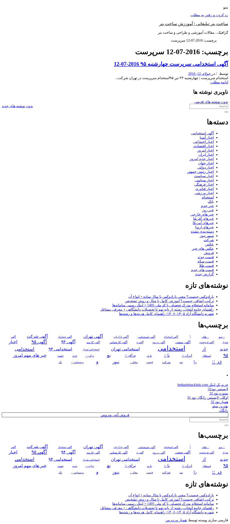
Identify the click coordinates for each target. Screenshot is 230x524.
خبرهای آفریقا (203, 219)
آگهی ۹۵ (39, 341)
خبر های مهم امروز (29, 355)
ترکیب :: (90, 356)
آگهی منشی (182, 342)
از (204, 348)
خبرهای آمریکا (203, 223)
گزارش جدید (204, 274)
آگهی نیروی (158, 342)
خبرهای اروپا (204, 227)
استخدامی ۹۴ (60, 349)
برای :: (130, 355)
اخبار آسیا (207, 137)
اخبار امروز (205, 150)
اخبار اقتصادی (203, 146)
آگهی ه (140, 342)
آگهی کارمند (93, 342)
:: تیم (222, 337)
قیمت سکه (205, 261)
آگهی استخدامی (202, 133)
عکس (209, 244)
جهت (61, 355)
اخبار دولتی (205, 167)
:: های (205, 337)
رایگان (223, 410)
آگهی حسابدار (65, 337)
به (109, 355)
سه (181, 362)
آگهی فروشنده (206, 342)
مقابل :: (134, 362)
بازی (149, 355)
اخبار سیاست (204, 176)
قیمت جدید (206, 257)
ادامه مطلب (219, 82)
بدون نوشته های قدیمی (211, 102)
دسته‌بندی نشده (202, 231)
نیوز (116, 361)
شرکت (208, 240)
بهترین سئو (220, 406)
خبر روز (208, 210)
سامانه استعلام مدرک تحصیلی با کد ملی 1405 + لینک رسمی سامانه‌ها (163, 305)
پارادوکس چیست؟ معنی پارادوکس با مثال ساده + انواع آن (171, 297)
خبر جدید (207, 206)
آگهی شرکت (37, 336)
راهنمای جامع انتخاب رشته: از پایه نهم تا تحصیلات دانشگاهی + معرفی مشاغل (157, 309)
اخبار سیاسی (204, 180)
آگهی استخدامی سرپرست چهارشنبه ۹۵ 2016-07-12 (171, 64)
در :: (217, 361)
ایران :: (187, 355)
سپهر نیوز (207, 236)
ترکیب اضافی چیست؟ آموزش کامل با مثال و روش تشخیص (169, 301)
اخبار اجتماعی (203, 142)
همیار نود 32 (219, 402)
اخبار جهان (206, 163)
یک (60, 362)
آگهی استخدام (171, 337)
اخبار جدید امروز (202, 159)
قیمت (149, 362)
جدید (74, 356)
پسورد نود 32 (218, 393)
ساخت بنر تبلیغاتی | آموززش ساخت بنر (193, 23)
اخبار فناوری (204, 189)
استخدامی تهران (125, 349)
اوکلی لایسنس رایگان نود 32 (207, 397)
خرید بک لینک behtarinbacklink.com (202, 385)
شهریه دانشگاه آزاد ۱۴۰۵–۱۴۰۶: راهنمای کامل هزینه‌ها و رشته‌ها (166, 314)
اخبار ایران (206, 154)
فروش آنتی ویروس (115, 415)
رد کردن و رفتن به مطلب (209, 15)
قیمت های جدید (202, 270)
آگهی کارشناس (118, 342)
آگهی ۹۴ (68, 341)
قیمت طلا (206, 266)
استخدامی (171, 348)
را (195, 362)
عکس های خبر (203, 248)
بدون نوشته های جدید (17, 106)
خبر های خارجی (202, 214)
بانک (211, 201)
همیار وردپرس (176, 520)
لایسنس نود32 (218, 389)
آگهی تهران (93, 336)
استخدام (208, 197)
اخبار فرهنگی (204, 184)
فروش (209, 253)
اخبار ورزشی (204, 193)
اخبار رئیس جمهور (200, 172)
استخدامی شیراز (91, 349)
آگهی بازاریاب (121, 337)
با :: (167, 355)
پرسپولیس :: (77, 362)
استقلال (206, 355)
